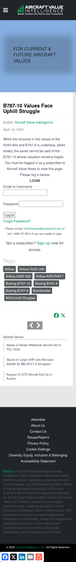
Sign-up (43, 242)
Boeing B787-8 (46, 283)
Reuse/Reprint (38, 437)
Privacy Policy (38, 443)
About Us (38, 425)
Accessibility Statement (38, 461)
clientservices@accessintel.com (42, 228)
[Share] (39, 557)
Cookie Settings (38, 449)
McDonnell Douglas (20, 297)
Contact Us (38, 431)
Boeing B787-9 (17, 290)
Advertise (38, 419)
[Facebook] (56, 315)
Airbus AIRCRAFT (50, 276)
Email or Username (17, 186)
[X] (63, 315)
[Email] (30, 557)
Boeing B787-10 (18, 283)
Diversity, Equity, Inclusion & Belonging (38, 455)
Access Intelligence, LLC (29, 547)
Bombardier (42, 290)
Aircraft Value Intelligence (34, 122)
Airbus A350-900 (18, 276)
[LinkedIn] (22, 557)
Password (10, 203)
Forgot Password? (17, 221)
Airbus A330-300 (32, 268)
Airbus (9, 268)
